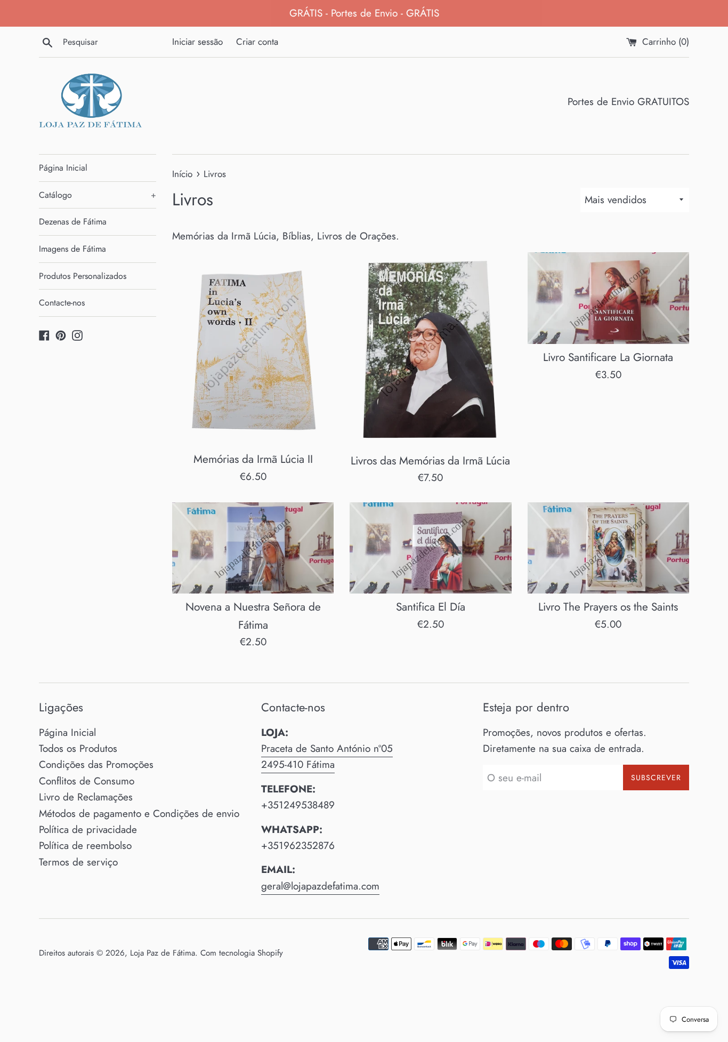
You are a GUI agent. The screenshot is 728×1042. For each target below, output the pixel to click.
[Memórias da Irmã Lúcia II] (253, 348)
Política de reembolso (85, 845)
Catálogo (97, 195)
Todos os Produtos (78, 748)
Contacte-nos (62, 302)
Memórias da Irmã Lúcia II (253, 459)
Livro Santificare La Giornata (608, 357)
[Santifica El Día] (430, 548)
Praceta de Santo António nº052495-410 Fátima (327, 756)
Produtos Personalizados (82, 276)
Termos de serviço (78, 862)
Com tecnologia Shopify (241, 953)
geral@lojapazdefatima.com (320, 886)
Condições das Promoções (96, 764)
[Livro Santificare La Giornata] (608, 297)
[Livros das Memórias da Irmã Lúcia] (430, 349)
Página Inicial (63, 168)
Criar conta (257, 41)
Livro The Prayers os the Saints (608, 607)
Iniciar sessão (197, 41)
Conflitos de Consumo (86, 781)
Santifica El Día (430, 607)
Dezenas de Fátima (73, 221)
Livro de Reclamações (86, 797)
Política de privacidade (88, 829)
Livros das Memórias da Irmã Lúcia (430, 461)
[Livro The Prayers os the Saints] (608, 548)
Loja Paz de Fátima (162, 953)
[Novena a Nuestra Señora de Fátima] (253, 548)
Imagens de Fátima (72, 249)
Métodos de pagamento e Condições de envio (139, 813)
